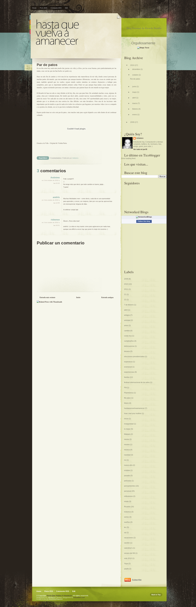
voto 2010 (128, 558)
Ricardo (127, 507)
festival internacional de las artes (137, 382)
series (126, 517)
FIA (125, 388)
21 (125, 294)
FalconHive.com (79, 597)
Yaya (126, 564)
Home (34, 8)
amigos (127, 315)
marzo (135, 103)
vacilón (127, 543)
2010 (132, 65)
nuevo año (128, 465)
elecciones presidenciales (134, 357)
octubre (135, 75)
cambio (127, 331)
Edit (66, 8)
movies (127, 445)
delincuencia (129, 346)
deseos (127, 351)
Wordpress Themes (55, 597)
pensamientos (130, 486)
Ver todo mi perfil (140, 149)
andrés (56, 197)
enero (134, 115)
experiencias (129, 372)
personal (127, 491)
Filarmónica (129, 393)
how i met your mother (133, 413)
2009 (132, 122)
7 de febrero (129, 305)
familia (127, 377)
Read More (43, 158)
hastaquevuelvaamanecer (134, 408)
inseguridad (129, 424)
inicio (126, 419)
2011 (126, 289)
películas (128, 481)
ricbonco (55, 219)
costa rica (128, 336)
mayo (134, 92)
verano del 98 (129, 553)
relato (126, 501)
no (125, 460)
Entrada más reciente (47, 297)
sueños (127, 522)
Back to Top (156, 594)
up (125, 533)
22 (125, 300)
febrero (135, 109)
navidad (127, 455)
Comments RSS (56, 8)
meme (126, 439)
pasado (127, 476)
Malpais (127, 434)
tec (125, 527)
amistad (127, 320)
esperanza (128, 362)
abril (134, 98)
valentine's (128, 548)
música (127, 450)
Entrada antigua (107, 297)
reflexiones (128, 496)
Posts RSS (43, 8)
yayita (126, 569)
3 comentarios (56, 158)
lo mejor (127, 429)
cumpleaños (129, 341)
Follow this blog (144, 221)
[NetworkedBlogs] (144, 217)
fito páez (127, 398)
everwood (128, 367)
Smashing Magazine (56, 599)
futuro (126, 403)
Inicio (78, 297)
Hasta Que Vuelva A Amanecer (59, 596)
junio (134, 87)
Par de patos (47, 65)
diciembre (136, 69)
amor (126, 325)
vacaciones (128, 538)
